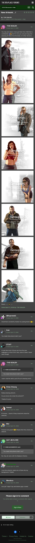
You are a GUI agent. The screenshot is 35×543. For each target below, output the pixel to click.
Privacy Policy (13, 536)
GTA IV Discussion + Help (18, 19)
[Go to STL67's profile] (3, 345)
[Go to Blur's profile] (3, 425)
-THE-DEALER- (7, 17)
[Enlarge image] (10, 34)
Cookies (30, 536)
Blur (7, 424)
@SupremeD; (11, 316)
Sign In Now (17, 507)
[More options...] (32, 27)
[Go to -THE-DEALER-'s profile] (3, 27)
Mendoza (9, 480)
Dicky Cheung (11, 387)
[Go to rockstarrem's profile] (3, 465)
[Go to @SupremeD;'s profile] (3, 317)
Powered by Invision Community (17, 540)
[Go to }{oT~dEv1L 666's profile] (3, 441)
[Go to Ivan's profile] (3, 331)
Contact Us (23, 536)
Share (9, 517)
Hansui (8, 407)
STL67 (8, 344)
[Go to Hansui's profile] (3, 409)
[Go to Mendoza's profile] (3, 482)
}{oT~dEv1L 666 (12, 440)
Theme (4, 536)
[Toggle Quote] (4, 369)
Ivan (8, 330)
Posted (12, 28)
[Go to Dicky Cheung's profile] (3, 388)
